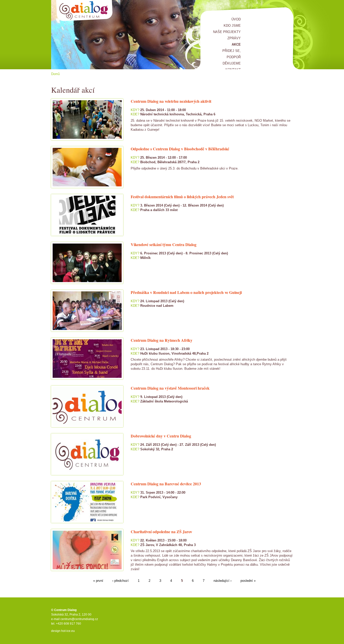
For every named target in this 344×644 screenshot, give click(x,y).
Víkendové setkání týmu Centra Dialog (163, 244)
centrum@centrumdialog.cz (79, 619)
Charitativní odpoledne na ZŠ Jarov (161, 531)
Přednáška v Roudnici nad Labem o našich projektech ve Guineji (186, 292)
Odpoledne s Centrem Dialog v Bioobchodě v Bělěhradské (180, 149)
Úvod (236, 19)
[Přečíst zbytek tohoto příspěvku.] (131, 216)
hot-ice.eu (68, 630)
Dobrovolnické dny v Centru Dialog (161, 436)
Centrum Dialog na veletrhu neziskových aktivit (171, 101)
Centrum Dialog (84, 10)
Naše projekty (227, 32)
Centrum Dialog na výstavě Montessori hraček (170, 388)
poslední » (248, 581)
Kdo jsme (232, 25)
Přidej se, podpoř (231, 54)
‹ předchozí (120, 581)
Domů (55, 74)
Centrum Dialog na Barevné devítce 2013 (166, 484)
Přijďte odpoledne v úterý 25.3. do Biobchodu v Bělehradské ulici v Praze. (185, 168)
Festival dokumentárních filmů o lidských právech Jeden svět (182, 196)
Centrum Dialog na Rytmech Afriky (161, 340)
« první (98, 581)
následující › (222, 581)
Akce (236, 44)
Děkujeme (232, 63)
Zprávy (234, 38)
